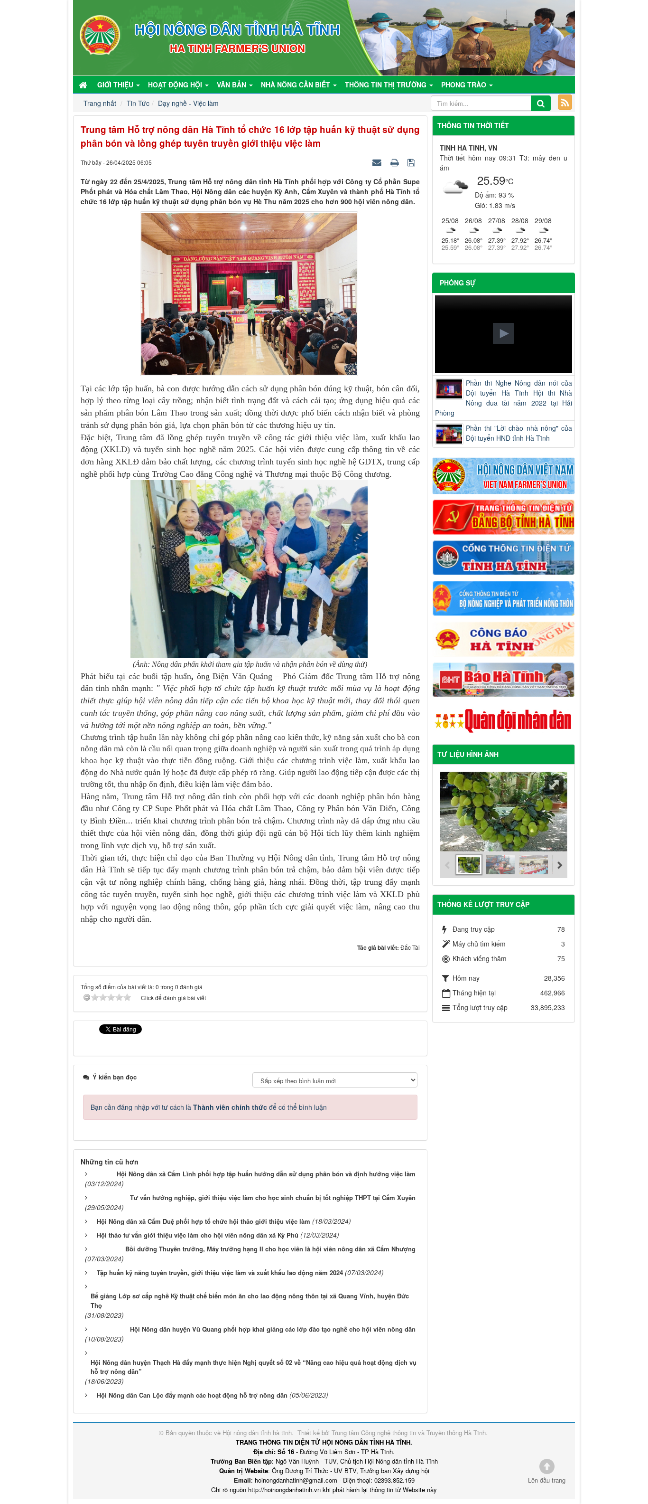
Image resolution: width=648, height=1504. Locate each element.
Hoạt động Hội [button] (176, 84)
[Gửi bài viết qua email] (378, 162)
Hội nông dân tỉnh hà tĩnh (257, 1432)
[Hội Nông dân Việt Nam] (503, 475)
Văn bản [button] (232, 84)
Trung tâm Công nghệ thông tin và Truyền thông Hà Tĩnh (409, 1432)
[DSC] (503, 516)
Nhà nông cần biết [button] (296, 84)
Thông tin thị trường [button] (386, 84)
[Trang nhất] (84, 84)
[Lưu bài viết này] (412, 162)
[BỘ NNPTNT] (503, 597)
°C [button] (509, 181)
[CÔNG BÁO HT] (503, 638)
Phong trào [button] (464, 84)
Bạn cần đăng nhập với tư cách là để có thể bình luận (209, 1107)
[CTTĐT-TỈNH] (503, 556)
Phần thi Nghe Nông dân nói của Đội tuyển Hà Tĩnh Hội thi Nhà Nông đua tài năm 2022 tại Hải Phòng (504, 397)
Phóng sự (458, 282)
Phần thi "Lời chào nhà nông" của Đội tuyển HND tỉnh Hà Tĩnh (519, 433)
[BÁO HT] (503, 678)
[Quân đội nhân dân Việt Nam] (503, 720)
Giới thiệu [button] (116, 84)
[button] (503, 333)
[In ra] (395, 162)
